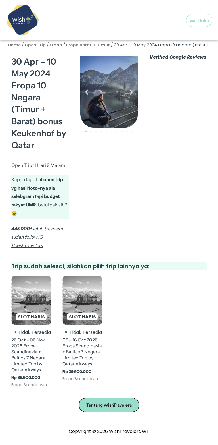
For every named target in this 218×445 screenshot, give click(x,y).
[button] (86, 92)
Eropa (56, 45)
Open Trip (35, 45)
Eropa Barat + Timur (88, 45)
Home (14, 45)
